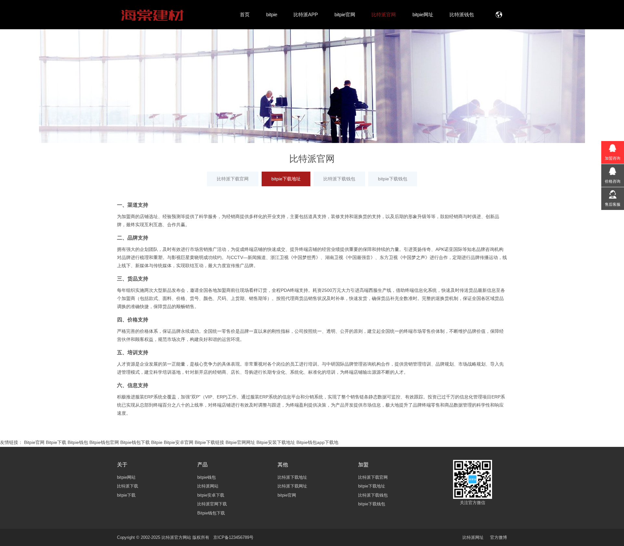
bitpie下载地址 (286, 178)
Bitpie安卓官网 (178, 442)
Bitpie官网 (34, 442)
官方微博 (498, 537)
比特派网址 (473, 537)
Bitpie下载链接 (209, 442)
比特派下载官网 (233, 178)
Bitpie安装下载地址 (275, 442)
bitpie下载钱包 (392, 178)
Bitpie (156, 442)
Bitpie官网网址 (240, 442)
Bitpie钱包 (78, 442)
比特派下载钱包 (339, 178)
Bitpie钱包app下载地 (317, 442)
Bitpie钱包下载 (135, 442)
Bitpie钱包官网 (104, 442)
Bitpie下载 (56, 442)
